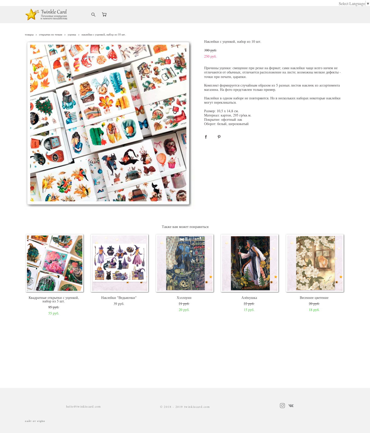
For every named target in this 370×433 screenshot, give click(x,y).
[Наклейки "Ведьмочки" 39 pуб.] (120, 263)
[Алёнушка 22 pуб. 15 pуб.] (250, 263)
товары (29, 34)
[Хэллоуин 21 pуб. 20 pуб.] (185, 263)
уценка (72, 34)
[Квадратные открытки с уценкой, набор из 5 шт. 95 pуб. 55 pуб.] (55, 263)
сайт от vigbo (35, 421)
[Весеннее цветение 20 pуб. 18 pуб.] (315, 263)
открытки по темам (50, 34)
